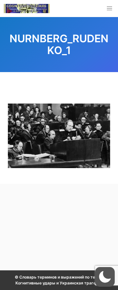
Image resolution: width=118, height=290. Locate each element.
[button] (109, 8)
